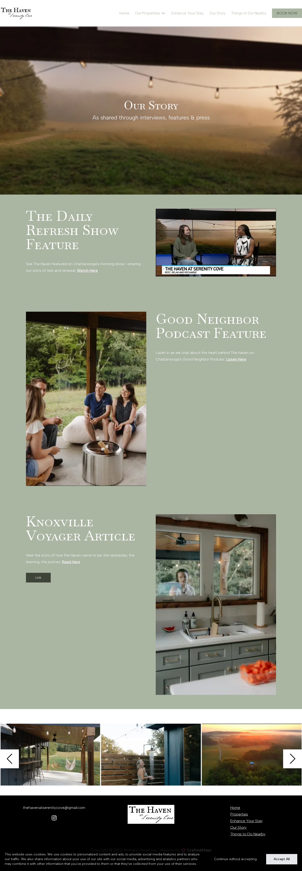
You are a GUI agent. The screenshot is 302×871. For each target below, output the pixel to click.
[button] (9, 758)
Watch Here (87, 270)
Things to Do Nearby (248, 13)
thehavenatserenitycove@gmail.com (54, 807)
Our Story (217, 13)
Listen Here (236, 359)
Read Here (71, 562)
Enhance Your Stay (187, 13)
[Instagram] (54, 818)
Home (124, 13)
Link (38, 578)
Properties (239, 814)
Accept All (282, 859)
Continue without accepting (235, 859)
